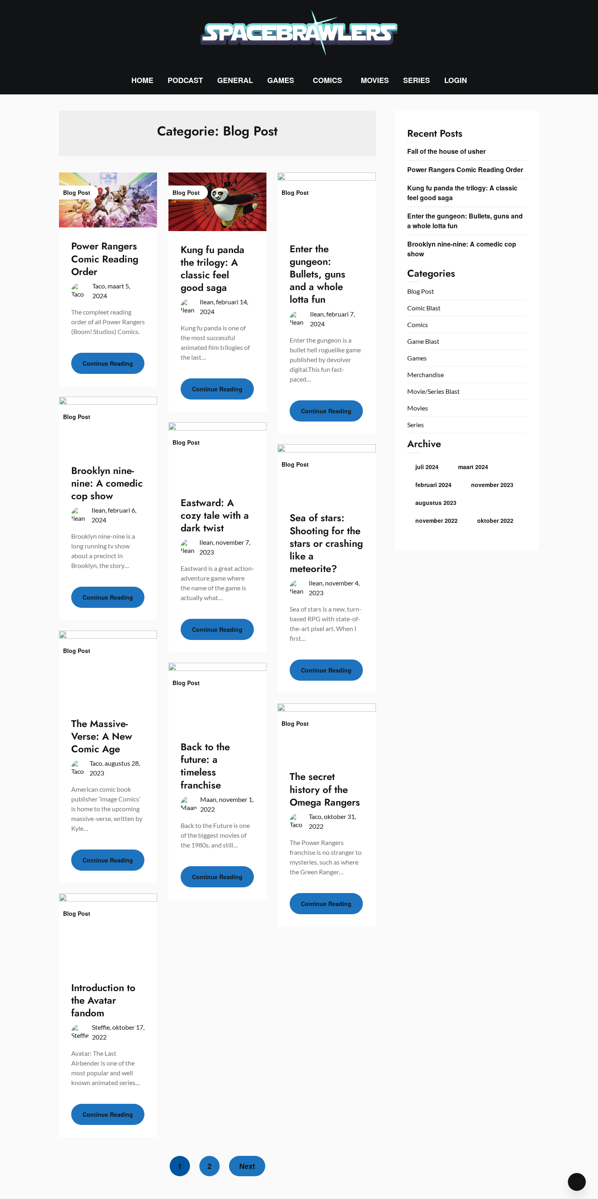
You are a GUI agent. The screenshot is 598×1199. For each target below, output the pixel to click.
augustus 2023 (435, 502)
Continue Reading (108, 363)
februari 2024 (433, 484)
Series (415, 424)
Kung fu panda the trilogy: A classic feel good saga (212, 268)
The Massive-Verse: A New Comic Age (101, 736)
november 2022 (436, 520)
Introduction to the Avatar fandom (103, 1000)
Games (417, 358)
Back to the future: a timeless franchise (205, 766)
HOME (142, 80)
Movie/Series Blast (433, 391)
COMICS (327, 80)
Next (247, 1166)
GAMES (280, 80)
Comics (417, 324)
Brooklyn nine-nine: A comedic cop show (107, 483)
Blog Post (420, 291)
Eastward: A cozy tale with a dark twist (215, 515)
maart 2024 (473, 467)
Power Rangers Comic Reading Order (104, 258)
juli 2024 (427, 467)
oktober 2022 (495, 520)
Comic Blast (424, 308)
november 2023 (492, 484)
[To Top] (577, 1182)
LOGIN (455, 80)
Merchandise (425, 374)
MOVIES (375, 80)
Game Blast (423, 341)
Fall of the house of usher (446, 151)
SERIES (416, 80)
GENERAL (235, 80)
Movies (417, 408)
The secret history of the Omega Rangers (325, 789)
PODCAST (185, 80)
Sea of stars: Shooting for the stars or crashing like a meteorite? (326, 543)
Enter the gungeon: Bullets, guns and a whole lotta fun (317, 274)
